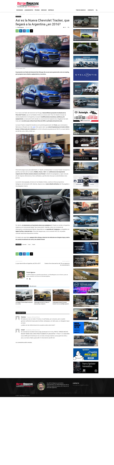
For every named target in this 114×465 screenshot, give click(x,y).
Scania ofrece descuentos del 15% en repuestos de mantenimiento (57, 264)
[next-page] (19, 307)
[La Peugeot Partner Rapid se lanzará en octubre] (24, 295)
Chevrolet (24, 244)
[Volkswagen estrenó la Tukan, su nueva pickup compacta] (42, 295)
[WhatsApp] (17, 30)
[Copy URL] (31, 30)
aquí (34, 127)
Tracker (33, 244)
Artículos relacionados (22, 286)
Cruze (29, 244)
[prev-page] (17, 307)
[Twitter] (27, 30)
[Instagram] (27, 279)
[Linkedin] (20, 30)
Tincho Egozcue (20, 27)
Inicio (17, 14)
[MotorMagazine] (28, 4)
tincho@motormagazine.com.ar (80, 385)
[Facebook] (24, 30)
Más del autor (33, 286)
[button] (96, 10)
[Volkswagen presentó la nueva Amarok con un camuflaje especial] (61, 295)
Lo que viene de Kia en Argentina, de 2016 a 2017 (28, 263)
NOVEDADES (22, 14)
